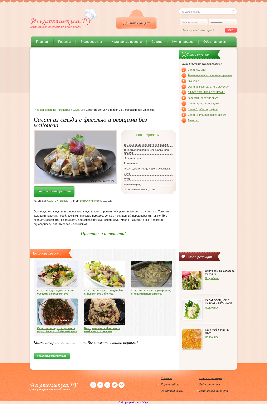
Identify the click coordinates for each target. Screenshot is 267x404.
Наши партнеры (210, 378)
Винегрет (191, 120)
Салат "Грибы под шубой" (200, 109)
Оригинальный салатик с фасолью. (206, 86)
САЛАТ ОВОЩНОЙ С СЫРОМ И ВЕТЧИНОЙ (204, 93)
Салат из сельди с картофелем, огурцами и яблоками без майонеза (151, 292)
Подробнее (212, 278)
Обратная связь (215, 41)
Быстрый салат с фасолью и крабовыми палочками (102, 330)
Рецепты (64, 41)
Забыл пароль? (206, 30)
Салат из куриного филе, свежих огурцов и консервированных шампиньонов (204, 115)
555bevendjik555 (90, 200)
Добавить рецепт (136, 23)
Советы (156, 41)
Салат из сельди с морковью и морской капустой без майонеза (57, 330)
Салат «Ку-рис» (195, 69)
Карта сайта (170, 384)
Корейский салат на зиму (200, 98)
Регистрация (190, 30)
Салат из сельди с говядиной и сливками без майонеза (103, 292)
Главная (42, 41)
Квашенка (191, 81)
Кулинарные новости (127, 41)
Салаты (52, 200)
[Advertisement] (103, 79)
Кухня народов (183, 41)
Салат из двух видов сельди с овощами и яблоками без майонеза (56, 292)
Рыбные (63, 200)
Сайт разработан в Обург (133, 402)
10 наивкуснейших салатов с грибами (207, 75)
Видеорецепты (91, 41)
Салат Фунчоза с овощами (201, 103)
